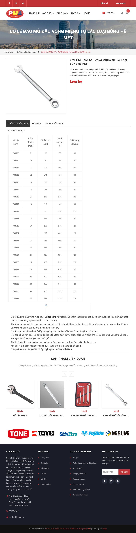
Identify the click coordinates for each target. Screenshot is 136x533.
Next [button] (71, 374)
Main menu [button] (43, 452)
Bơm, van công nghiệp (81, 490)
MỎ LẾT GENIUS (20, 415)
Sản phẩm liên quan (68, 359)
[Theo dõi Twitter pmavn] (16, 3)
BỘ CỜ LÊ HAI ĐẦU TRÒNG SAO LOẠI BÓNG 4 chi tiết (94, 415)
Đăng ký (104, 3)
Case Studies (46, 484)
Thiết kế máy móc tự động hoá (84, 463)
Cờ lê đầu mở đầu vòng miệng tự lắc (29, 317)
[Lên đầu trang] (129, 520)
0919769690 (14, 511)
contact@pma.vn (16, 517)
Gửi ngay (124, 472)
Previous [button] (64, 374)
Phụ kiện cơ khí (78, 484)
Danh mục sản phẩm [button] (80, 452)
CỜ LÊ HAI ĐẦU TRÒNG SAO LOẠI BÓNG (56, 415)
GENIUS (36, 349)
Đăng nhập (121, 3)
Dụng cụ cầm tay (79, 479)
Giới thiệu (44, 463)
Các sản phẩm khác (80, 495)
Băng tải (76, 458)
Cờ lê (13, 324)
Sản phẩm (45, 468)
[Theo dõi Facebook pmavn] (9, 3)
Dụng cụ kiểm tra (79, 474)
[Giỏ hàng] (128, 13)
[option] (20, 400)
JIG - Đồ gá (77, 468)
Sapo (105, 529)
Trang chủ (45, 458)
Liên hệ (43, 479)
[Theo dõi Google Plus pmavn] (23, 3)
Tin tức (43, 474)
